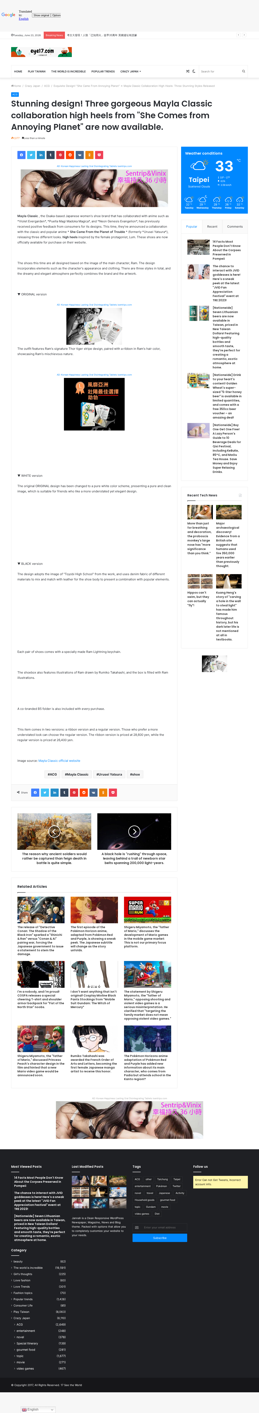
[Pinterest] (60, 155)
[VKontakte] (80, 155)
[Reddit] (70, 155)
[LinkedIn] (41, 155)
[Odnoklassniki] (89, 155)
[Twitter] (31, 155)
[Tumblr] (51, 155)
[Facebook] (21, 155)
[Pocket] (99, 155)
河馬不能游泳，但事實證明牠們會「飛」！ (92, 35)
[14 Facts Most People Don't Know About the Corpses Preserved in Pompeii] (198, 247)
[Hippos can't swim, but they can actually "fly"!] (200, 581)
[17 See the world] (41, 52)
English (32, 1409)
